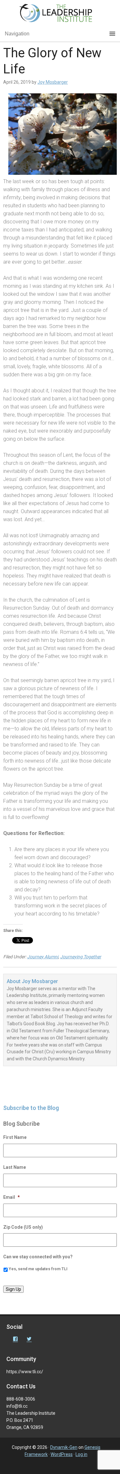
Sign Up (13, 1289)
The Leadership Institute (60, 14)
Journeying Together (80, 956)
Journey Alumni (42, 956)
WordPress (62, 1454)
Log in (81, 1454)
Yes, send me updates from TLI (38, 1269)
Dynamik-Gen (63, 1447)
